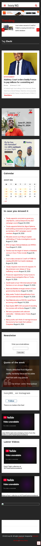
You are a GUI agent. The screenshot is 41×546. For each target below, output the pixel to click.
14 (25, 191)
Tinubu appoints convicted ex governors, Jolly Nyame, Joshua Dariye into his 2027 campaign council (20, 220)
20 (20, 194)
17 (6, 194)
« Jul (5, 201)
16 (34, 191)
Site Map (15, 540)
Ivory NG (13, 5)
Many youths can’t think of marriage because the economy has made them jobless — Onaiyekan (21, 322)
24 (6, 196)
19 (16, 194)
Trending (8, 21)
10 (6, 191)
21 (25, 194)
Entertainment (9, 77)
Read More (8, 95)
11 (11, 191)
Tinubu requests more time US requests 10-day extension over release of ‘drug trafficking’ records (21, 269)
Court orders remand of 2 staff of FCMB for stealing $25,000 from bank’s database (25, 28)
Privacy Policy (23, 540)
